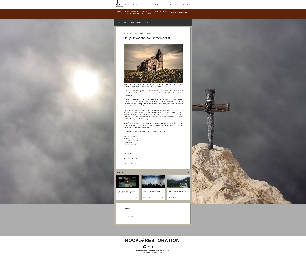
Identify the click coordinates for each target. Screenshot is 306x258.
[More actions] (182, 33)
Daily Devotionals (136, 22)
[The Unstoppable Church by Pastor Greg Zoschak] (127, 181)
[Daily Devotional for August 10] (153, 181)
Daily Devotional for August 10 (152, 191)
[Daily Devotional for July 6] (178, 181)
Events (146, 22)
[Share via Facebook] (124, 158)
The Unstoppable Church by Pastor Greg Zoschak (126, 192)
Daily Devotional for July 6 (177, 191)
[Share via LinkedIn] (132, 158)
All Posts (118, 22)
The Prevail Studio (165, 256)
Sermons (126, 22)
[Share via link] (136, 158)
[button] (188, 22)
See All (189, 172)
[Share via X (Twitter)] (128, 158)
